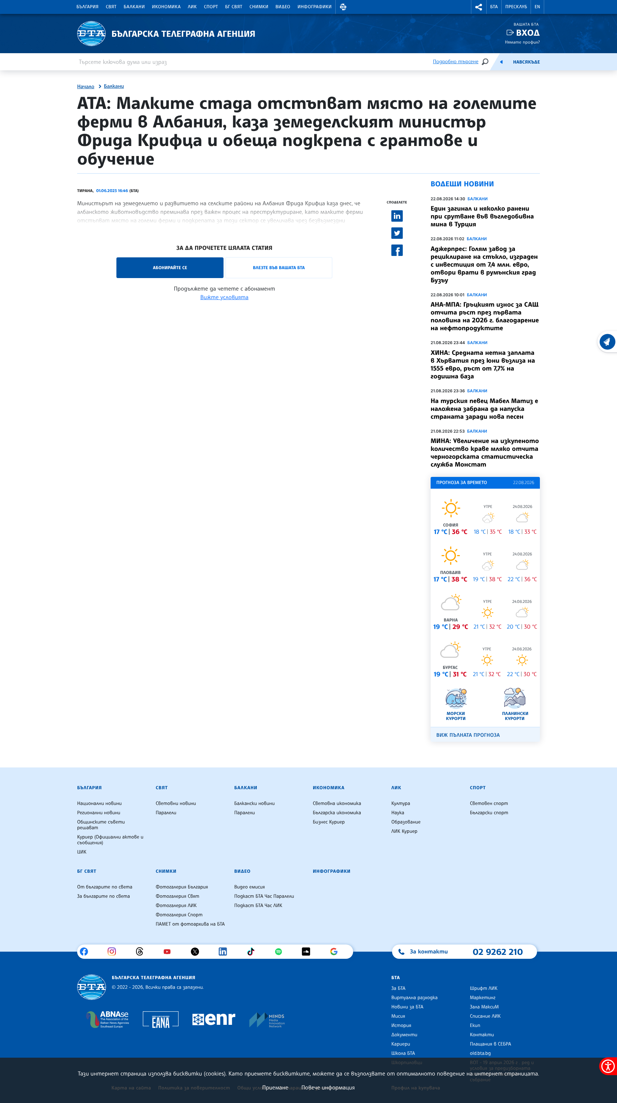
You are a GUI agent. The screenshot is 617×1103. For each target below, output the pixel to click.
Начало (85, 87)
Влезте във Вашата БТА (279, 267)
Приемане (275, 1087)
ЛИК (192, 7)
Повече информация (328, 1087)
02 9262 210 (497, 951)
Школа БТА (403, 1053)
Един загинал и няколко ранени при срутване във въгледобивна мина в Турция (482, 216)
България (87, 7)
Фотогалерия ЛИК (176, 905)
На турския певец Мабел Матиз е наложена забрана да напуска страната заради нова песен (484, 408)
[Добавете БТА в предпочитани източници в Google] (336, 951)
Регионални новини (98, 813)
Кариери (400, 1044)
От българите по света (104, 887)
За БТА (398, 988)
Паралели (166, 813)
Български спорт (489, 813)
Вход (528, 32)
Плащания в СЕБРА (490, 1044)
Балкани (134, 7)
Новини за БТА (407, 1007)
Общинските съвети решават (101, 825)
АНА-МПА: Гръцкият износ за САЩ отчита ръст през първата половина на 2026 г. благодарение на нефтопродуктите (485, 316)
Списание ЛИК (485, 1016)
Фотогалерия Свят (177, 896)
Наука (397, 813)
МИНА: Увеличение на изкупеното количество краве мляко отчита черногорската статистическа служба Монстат (485, 452)
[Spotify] (281, 951)
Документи (404, 1035)
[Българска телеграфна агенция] (91, 987)
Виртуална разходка (414, 998)
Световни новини (176, 803)
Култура (400, 803)
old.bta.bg (480, 1053)
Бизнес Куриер (329, 822)
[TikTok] (253, 951)
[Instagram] (114, 951)
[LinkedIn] (225, 951)
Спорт (211, 7)
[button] (343, 7)
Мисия (398, 1016)
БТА (494, 7)
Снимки (259, 7)
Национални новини (99, 803)
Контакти (482, 1035)
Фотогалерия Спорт (179, 915)
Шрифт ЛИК (483, 988)
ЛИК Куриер (404, 831)
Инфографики (314, 7)
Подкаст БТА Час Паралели (264, 896)
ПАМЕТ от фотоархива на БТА (190, 924)
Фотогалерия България (182, 887)
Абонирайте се (170, 267)
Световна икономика (337, 803)
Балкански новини (254, 803)
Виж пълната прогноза (468, 735)
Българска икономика (337, 813)
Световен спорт (489, 803)
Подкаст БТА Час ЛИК (258, 905)
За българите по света (103, 896)
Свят (111, 7)
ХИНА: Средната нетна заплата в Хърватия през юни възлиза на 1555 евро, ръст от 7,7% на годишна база (483, 364)
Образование (406, 822)
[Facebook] (86, 951)
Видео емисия (249, 887)
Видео (283, 7)
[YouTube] (169, 951)
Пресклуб (516, 7)
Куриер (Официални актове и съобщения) (110, 840)
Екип (475, 1025)
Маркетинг (482, 998)
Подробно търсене (455, 62)
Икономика (166, 7)
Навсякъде (526, 62)
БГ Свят (233, 7)
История (401, 1025)
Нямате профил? (522, 42)
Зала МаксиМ (484, 1007)
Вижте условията (224, 297)
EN (537, 7)
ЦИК (81, 852)
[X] (197, 951)
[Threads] (142, 951)
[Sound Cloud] (308, 951)
